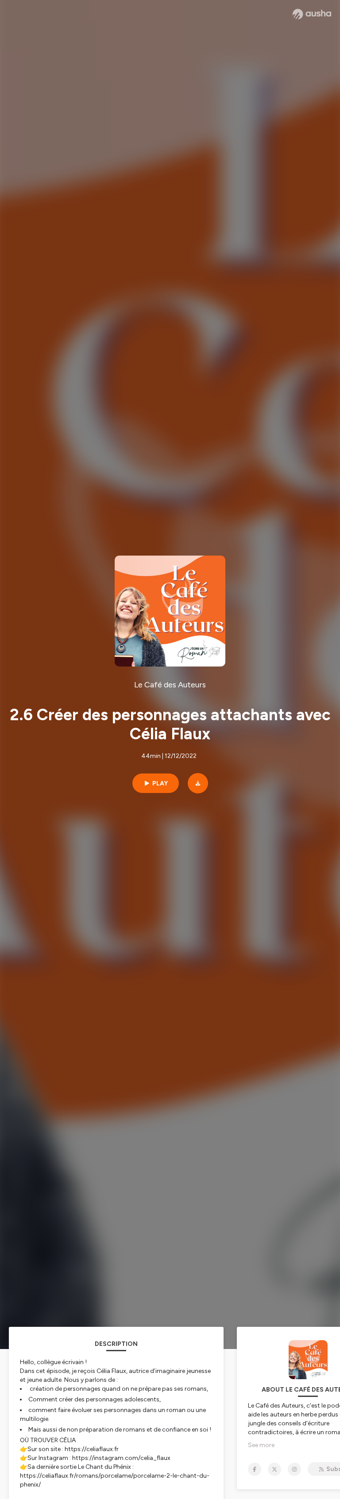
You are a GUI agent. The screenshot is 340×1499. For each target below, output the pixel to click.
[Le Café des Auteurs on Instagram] (294, 1469)
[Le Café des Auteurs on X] (274, 1469)
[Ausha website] (312, 14)
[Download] (198, 783)
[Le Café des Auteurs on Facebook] (254, 1469)
